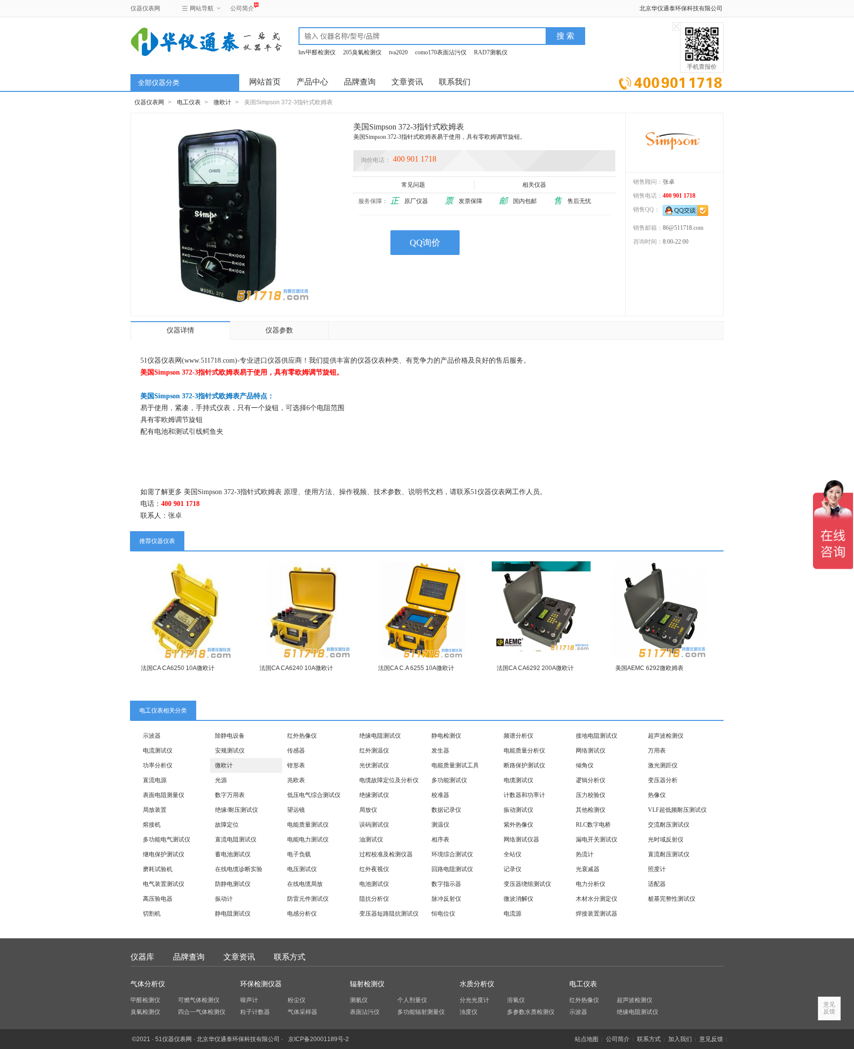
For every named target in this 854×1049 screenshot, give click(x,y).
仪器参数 (279, 330)
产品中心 (312, 82)
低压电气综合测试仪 (314, 795)
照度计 (657, 869)
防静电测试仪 (233, 884)
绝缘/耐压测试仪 (236, 809)
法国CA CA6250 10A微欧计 (177, 668)
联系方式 (289, 957)
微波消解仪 (518, 898)
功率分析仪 (157, 765)
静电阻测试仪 (233, 913)
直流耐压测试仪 (668, 854)
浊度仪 (468, 1011)
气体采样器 (302, 1011)
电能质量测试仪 (308, 824)
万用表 (657, 750)
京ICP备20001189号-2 (318, 1039)
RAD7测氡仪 (491, 52)
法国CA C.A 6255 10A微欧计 (416, 668)
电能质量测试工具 (455, 765)
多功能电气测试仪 (166, 839)
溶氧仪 (516, 1000)
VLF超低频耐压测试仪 (677, 809)
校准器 (440, 795)
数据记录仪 (446, 809)
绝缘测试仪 (374, 795)
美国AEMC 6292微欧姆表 (649, 668)
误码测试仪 (374, 824)
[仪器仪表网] (183, 40)
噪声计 (249, 1000)
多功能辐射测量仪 (421, 1011)
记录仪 (512, 869)
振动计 (224, 898)
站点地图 (586, 1039)
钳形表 (296, 765)
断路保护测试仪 (524, 765)
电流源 (512, 913)
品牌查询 (360, 82)
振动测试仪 (518, 809)
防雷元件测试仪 (308, 898)
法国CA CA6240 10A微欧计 (296, 668)
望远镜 (296, 809)
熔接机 (152, 824)
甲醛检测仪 (145, 1000)
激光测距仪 (663, 765)
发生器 (440, 750)
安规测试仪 (230, 750)
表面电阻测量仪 (163, 795)
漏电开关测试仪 (596, 839)
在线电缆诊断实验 (238, 869)
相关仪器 (534, 184)
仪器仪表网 (145, 8)
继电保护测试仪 (163, 854)
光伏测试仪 (374, 765)
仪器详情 (180, 330)
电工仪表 (189, 102)
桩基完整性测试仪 (671, 898)
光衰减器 (587, 869)
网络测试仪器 (521, 839)
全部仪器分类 (158, 82)
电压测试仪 (302, 869)
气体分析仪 (147, 984)
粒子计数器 (255, 1011)
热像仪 (657, 795)
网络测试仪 (590, 750)
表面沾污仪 (365, 1011)
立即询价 (670, 81)
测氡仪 (359, 1000)
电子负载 (299, 854)
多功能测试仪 (449, 780)
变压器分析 (663, 780)
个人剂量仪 (412, 1000)
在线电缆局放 (305, 884)
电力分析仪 (590, 884)
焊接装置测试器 (596, 913)
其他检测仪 (590, 809)
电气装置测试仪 (163, 884)
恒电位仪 (443, 913)
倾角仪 (585, 765)
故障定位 (227, 824)
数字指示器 (446, 884)
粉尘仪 (296, 1000)
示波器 (152, 735)
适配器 (657, 884)
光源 (221, 780)
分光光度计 (474, 1000)
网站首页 (265, 82)
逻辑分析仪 (590, 780)
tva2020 (398, 52)
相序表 (440, 839)
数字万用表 (230, 795)
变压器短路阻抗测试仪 (389, 913)
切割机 (152, 913)
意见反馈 (711, 1039)
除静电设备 (230, 735)
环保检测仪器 (261, 984)
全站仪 (512, 854)
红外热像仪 (302, 735)
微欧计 (222, 102)
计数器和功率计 (524, 795)
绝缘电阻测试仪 (380, 735)
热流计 (585, 854)
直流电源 (155, 780)
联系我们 (454, 82)
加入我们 (680, 1039)
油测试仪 (371, 839)
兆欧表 (296, 780)
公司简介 (242, 8)
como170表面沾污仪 (441, 52)
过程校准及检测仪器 (386, 854)
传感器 (296, 750)
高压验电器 (157, 898)
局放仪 (368, 809)
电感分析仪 (302, 913)
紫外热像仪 (518, 824)
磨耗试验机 (157, 869)
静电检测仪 (446, 735)
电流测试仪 (157, 750)
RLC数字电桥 (593, 824)
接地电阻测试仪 (596, 735)
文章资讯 (407, 82)
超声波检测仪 (665, 735)
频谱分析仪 (518, 735)
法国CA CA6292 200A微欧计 (535, 668)
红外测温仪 (374, 750)
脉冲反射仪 (446, 898)
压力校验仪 (590, 795)
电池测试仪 (374, 884)
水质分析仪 (477, 984)
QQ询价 (425, 243)
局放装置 (155, 809)
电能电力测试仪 (308, 839)
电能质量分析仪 (524, 750)
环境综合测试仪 (452, 854)
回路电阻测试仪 (452, 869)
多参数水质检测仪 (531, 1011)
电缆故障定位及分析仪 (389, 780)
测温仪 (440, 824)
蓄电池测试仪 (233, 854)
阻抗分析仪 (374, 898)
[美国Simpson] (674, 142)
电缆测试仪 (518, 780)
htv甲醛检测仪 (317, 52)
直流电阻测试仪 (235, 839)
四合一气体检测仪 (201, 1011)
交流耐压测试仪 (668, 824)
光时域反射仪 (665, 839)
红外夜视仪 (374, 869)
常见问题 (413, 184)
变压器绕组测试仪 (527, 884)
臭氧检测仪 (145, 1011)
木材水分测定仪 (596, 898)
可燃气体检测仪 (198, 1000)
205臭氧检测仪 (362, 52)
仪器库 (142, 957)
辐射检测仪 (367, 984)
